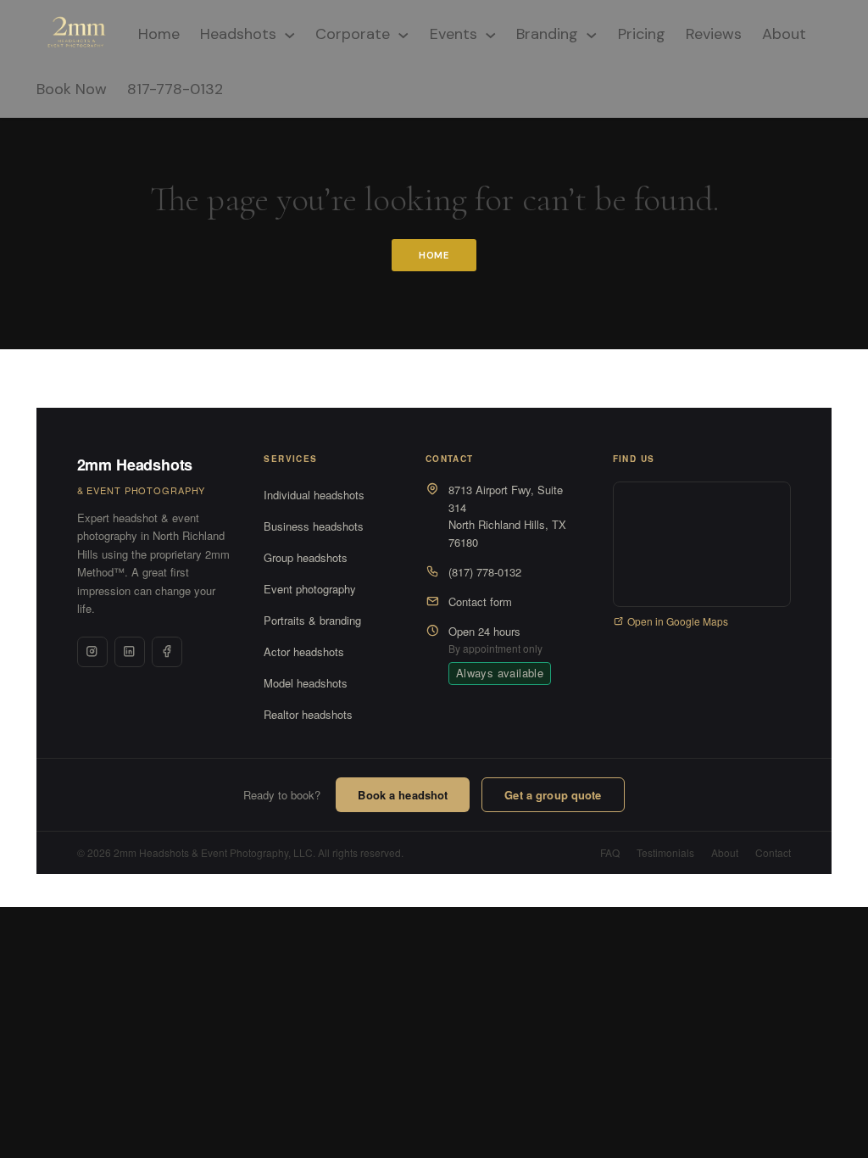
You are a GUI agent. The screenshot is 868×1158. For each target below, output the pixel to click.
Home (434, 255)
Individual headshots (314, 495)
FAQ (610, 852)
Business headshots (314, 526)
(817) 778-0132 (484, 572)
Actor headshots (304, 651)
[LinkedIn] (129, 652)
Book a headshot (403, 795)
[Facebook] (167, 652)
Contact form (480, 601)
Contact (773, 852)
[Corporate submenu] (403, 34)
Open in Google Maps (677, 621)
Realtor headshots (308, 714)
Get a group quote (552, 795)
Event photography (310, 589)
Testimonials (665, 852)
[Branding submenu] (592, 34)
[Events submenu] (491, 34)
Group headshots (306, 557)
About (724, 852)
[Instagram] (92, 652)
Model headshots (306, 683)
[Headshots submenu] (290, 34)
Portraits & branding (312, 620)
